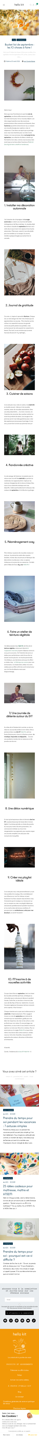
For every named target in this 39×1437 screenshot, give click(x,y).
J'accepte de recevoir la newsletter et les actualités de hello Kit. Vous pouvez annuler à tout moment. (19, 1307)
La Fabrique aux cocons (21, 662)
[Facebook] (5, 1320)
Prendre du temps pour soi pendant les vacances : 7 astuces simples (19, 1122)
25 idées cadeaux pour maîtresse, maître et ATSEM (18, 1190)
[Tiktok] (34, 1320)
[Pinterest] (17, 1320)
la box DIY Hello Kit (23, 1051)
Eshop (19, 1375)
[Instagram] (11, 1320)
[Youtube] (28, 1320)
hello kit (19, 4)
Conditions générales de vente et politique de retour (19, 1402)
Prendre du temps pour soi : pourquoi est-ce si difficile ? (18, 1255)
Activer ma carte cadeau (19, 1380)
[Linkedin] (22, 1320)
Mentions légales (19, 1408)
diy (13, 40)
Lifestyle (21, 40)
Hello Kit (26, 564)
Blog (19, 1392)
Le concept (19, 1397)
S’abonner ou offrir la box (19, 1370)
